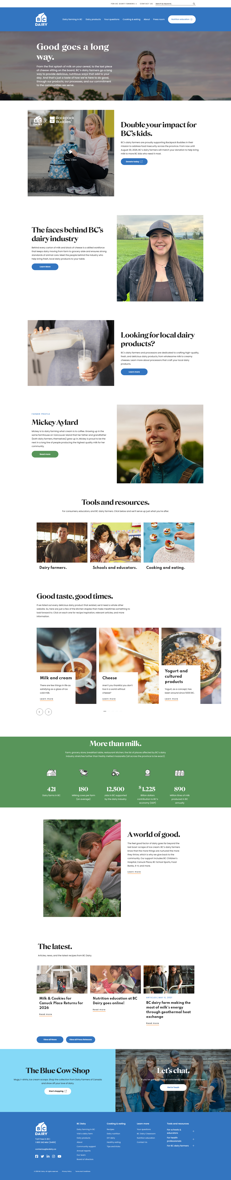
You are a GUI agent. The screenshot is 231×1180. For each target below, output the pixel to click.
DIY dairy (111, 1138)
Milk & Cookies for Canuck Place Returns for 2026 (61, 1003)
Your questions (111, 19)
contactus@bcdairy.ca (45, 1149)
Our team (81, 1155)
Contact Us (142, 1142)
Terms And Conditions (82, 1171)
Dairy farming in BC (72, 19)
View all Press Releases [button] (80, 1039)
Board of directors (85, 1159)
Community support (86, 1146)
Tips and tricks (113, 1146)
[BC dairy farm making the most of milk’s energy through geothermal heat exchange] (169, 992)
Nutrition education (180, 19)
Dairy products (93, 19)
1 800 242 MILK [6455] (45, 1142)
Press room (159, 19)
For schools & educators (174, 1131)
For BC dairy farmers (123, 4)
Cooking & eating (131, 19)
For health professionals (174, 1139)
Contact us (146, 4)
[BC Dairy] (41, 25)
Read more (45, 1014)
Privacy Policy (67, 1171)
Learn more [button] (134, 372)
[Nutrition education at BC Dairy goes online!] (115, 992)
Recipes (110, 1129)
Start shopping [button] (56, 1091)
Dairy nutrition (113, 1133)
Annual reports (84, 1150)
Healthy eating (114, 1142)
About (147, 19)
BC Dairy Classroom (146, 1133)
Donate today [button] (132, 161)
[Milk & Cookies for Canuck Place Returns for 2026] (62, 992)
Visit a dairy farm (85, 1133)
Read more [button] (45, 454)
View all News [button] (50, 1039)
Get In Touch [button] (173, 1087)
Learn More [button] (45, 266)
